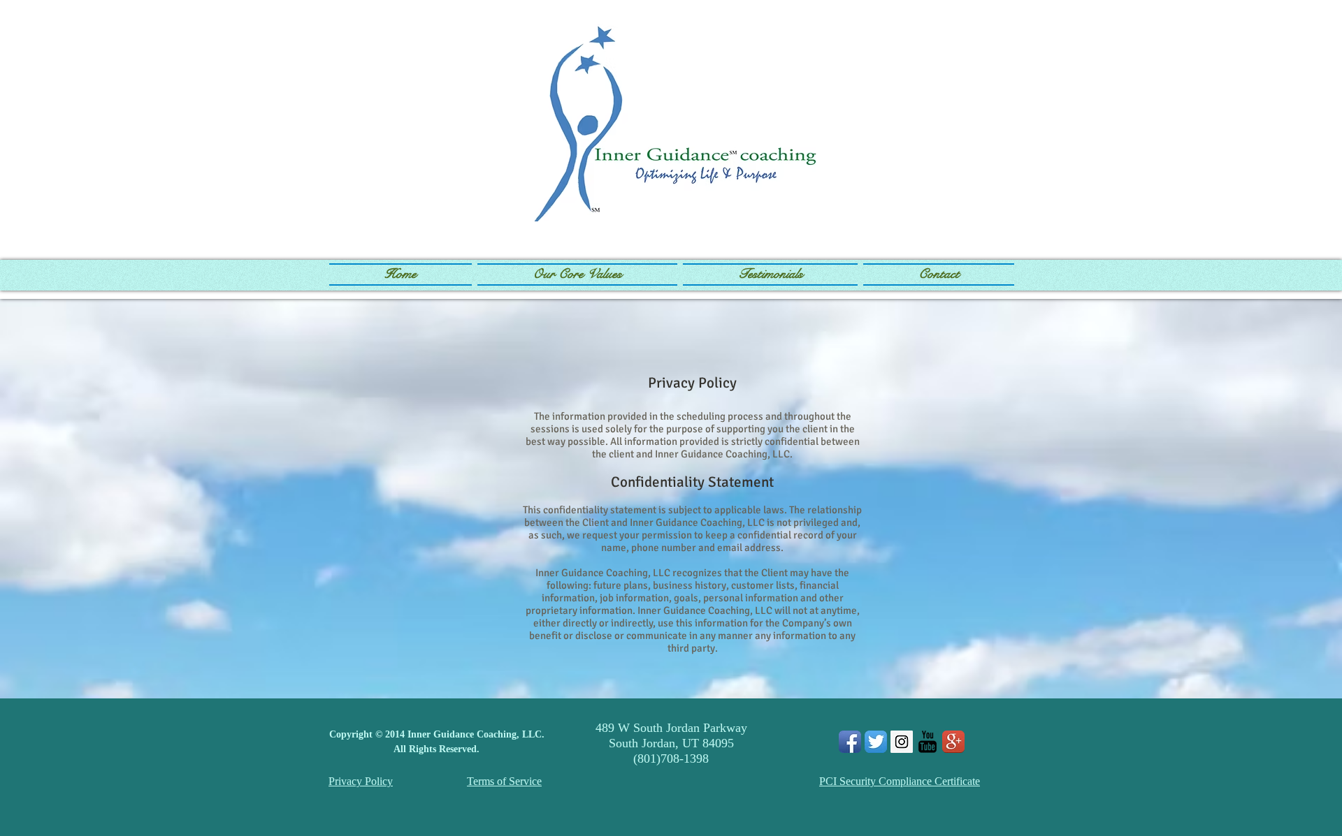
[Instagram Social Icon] (901, 742)
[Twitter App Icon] (876, 742)
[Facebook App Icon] (850, 742)
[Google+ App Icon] (953, 742)
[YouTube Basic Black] (927, 742)
